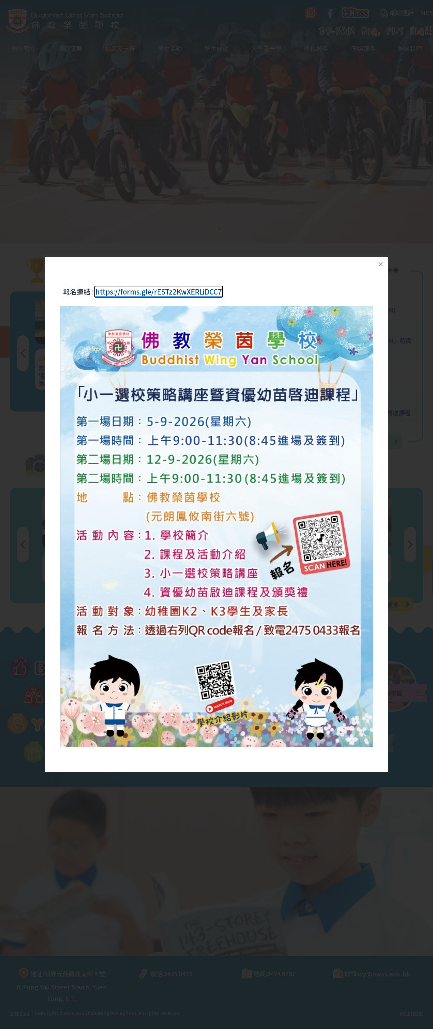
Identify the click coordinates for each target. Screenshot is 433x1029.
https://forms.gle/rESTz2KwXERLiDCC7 (158, 292)
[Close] (380, 264)
